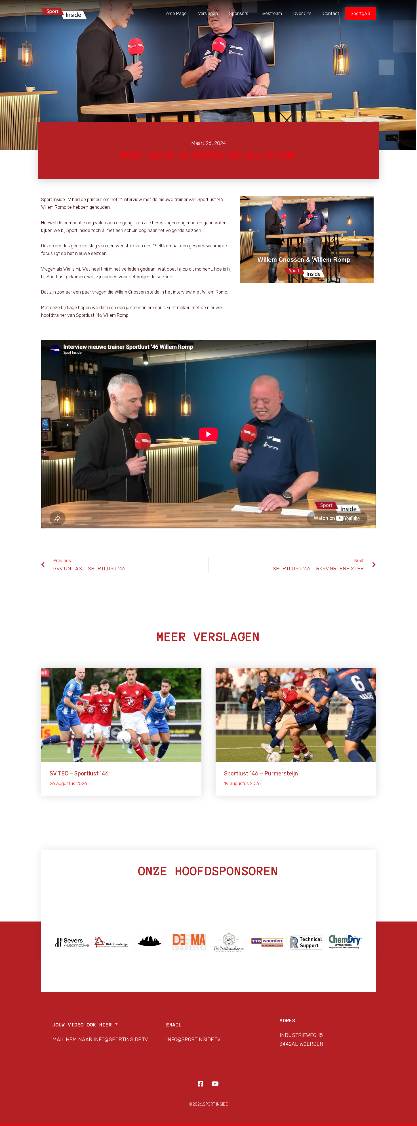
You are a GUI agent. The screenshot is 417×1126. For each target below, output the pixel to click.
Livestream (271, 13)
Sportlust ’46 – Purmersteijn (261, 773)
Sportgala (360, 13)
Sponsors (238, 13)
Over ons (302, 13)
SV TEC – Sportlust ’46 (79, 773)
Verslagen (208, 13)
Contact (331, 13)
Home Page (175, 13)
